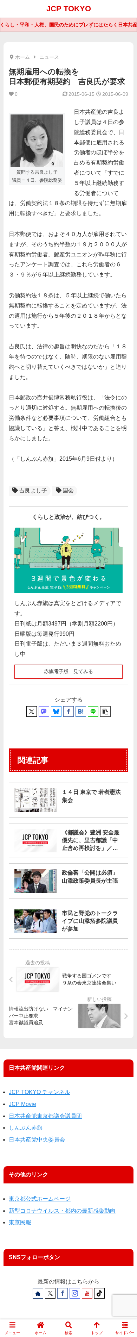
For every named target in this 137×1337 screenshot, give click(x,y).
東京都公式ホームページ (40, 1199)
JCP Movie (22, 1104)
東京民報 (20, 1222)
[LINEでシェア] (93, 711)
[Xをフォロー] (50, 1293)
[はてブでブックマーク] (81, 711)
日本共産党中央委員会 (37, 1140)
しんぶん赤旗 (26, 1128)
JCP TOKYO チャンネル (39, 1092)
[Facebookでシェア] (68, 711)
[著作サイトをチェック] (38, 1293)
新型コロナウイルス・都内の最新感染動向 (62, 1211)
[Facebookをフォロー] (62, 1293)
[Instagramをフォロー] (75, 1293)
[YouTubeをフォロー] (87, 1293)
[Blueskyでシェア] (56, 711)
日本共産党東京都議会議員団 (45, 1116)
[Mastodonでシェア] (44, 711)
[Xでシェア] (31, 711)
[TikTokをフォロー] (99, 1293)
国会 (68, 490)
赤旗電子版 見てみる (68, 671)
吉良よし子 (33, 490)
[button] (105, 711)
